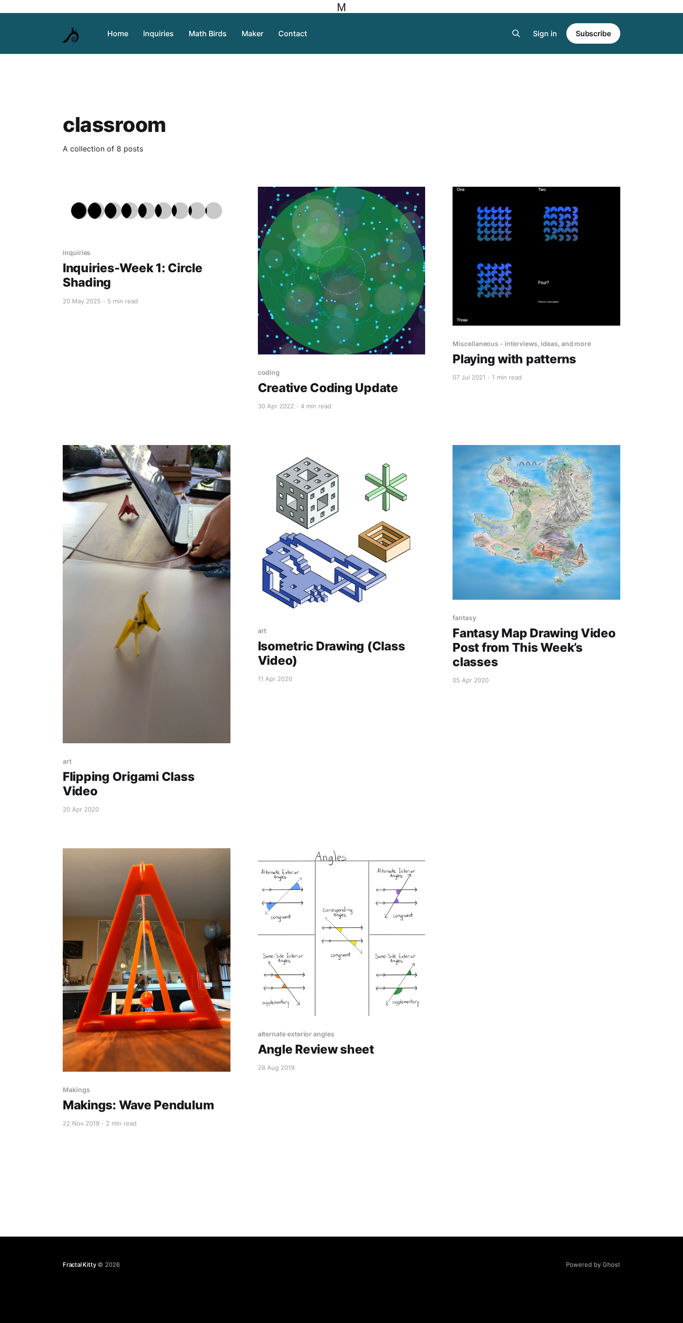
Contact (292, 33)
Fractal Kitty (79, 1264)
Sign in (545, 33)
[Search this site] (516, 33)
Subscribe (593, 33)
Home (117, 33)
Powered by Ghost (593, 1264)
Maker (252, 33)
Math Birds (208, 33)
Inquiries (158, 33)
